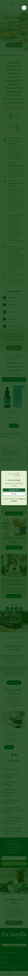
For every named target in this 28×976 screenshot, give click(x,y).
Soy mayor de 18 (14, 490)
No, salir (14, 494)
